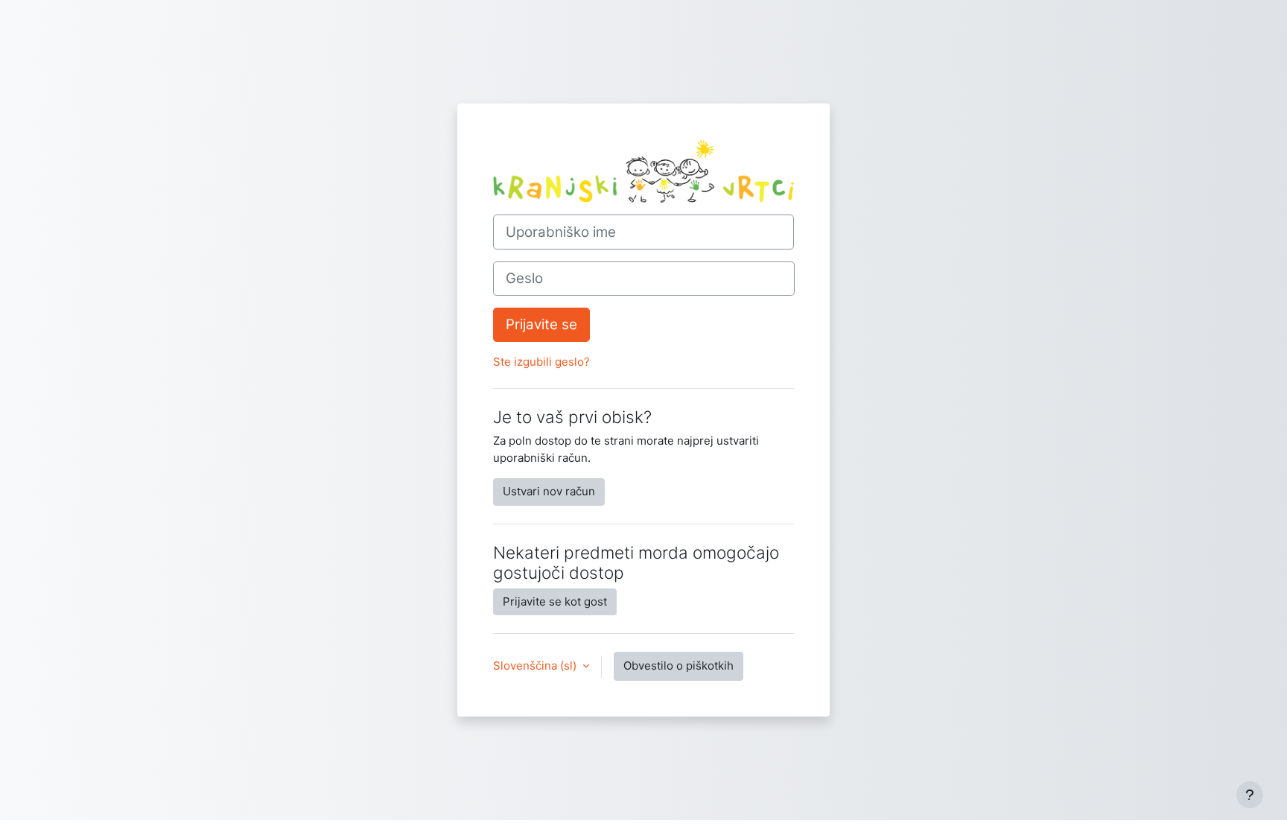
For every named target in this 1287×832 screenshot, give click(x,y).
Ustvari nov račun (549, 491)
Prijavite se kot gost (555, 601)
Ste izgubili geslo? (541, 362)
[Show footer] (1249, 794)
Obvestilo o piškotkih (678, 665)
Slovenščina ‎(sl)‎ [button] (536, 665)
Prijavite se (541, 324)
